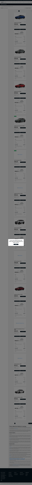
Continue (16, 244)
